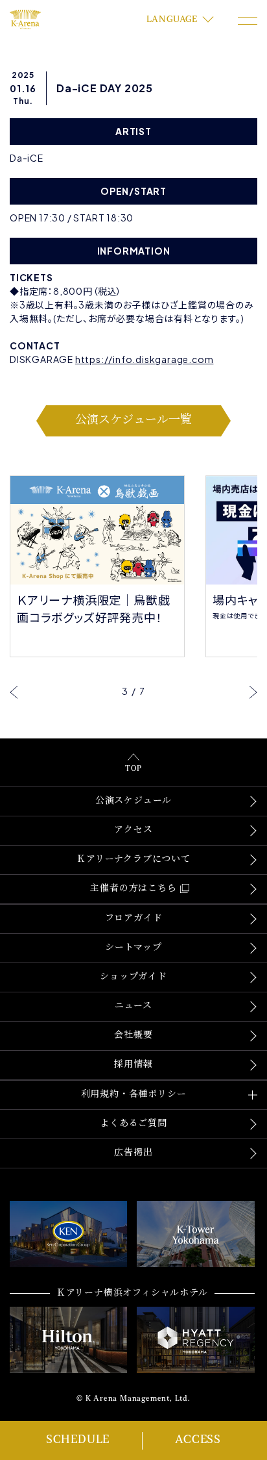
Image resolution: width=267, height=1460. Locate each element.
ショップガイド (133, 977)
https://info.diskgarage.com (144, 359)
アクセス (133, 830)
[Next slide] (253, 691)
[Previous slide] (14, 691)
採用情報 (133, 1065)
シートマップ (133, 948)
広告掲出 (133, 1153)
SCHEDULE (78, 1440)
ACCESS (198, 1440)
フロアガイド (134, 918)
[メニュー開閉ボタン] (247, 21)
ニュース (133, 1006)
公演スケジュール (133, 801)
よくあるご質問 (133, 1124)
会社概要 (133, 1035)
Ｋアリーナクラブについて (133, 859)
